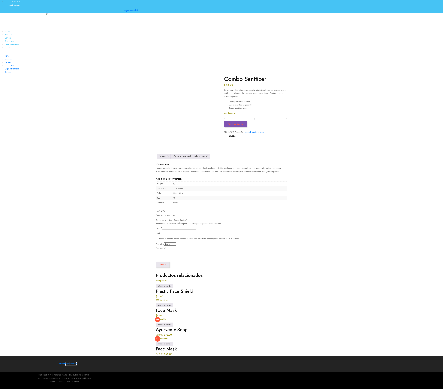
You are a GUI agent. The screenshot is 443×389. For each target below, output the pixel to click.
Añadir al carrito (235, 124)
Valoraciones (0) (201, 156)
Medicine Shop (258, 132)
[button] (69, 52)
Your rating (160, 244)
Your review (161, 248)
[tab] (164, 156)
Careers (8, 38)
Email (158, 233)
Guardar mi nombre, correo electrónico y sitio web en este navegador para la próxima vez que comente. (199, 238)
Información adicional (181, 156)
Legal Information (12, 44)
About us (8, 35)
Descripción (164, 156)
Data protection (11, 41)
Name (159, 228)
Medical (248, 132)
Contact (8, 48)
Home (7, 31)
